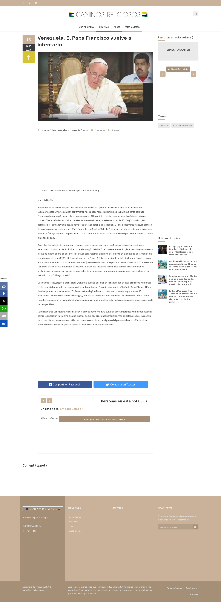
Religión (45, 130)
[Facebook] (25, 3)
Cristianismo (132, 27)
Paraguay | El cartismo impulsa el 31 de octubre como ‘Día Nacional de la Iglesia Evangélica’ (181, 250)
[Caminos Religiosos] (110, 14)
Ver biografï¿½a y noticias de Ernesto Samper (105, 419)
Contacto (193, 594)
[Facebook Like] (4, 286)
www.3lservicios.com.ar (34, 590)
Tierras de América (79, 130)
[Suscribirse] (195, 527)
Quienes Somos (174, 588)
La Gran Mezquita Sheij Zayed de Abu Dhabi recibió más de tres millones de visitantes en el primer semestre (183, 296)
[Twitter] (31, 3)
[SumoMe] (4, 323)
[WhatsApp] (4, 308)
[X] (4, 301)
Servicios (190, 588)
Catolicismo (86, 27)
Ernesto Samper (71, 408)
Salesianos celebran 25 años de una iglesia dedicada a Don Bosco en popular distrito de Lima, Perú (183, 280)
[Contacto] (36, 3)
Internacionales (59, 130)
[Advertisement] (95, 162)
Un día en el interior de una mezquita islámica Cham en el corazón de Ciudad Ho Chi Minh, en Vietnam (183, 265)
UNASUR (164, 125)
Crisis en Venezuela (182, 125)
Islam (117, 27)
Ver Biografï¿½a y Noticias (178, 69)
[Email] (4, 316)
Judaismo (103, 27)
